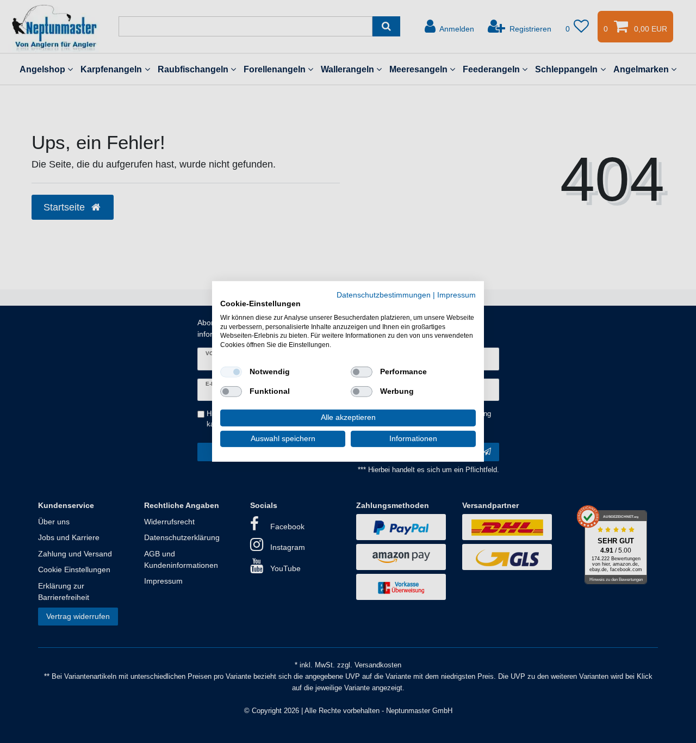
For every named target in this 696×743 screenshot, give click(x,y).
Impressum (456, 295)
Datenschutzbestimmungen (384, 295)
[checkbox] (231, 372)
